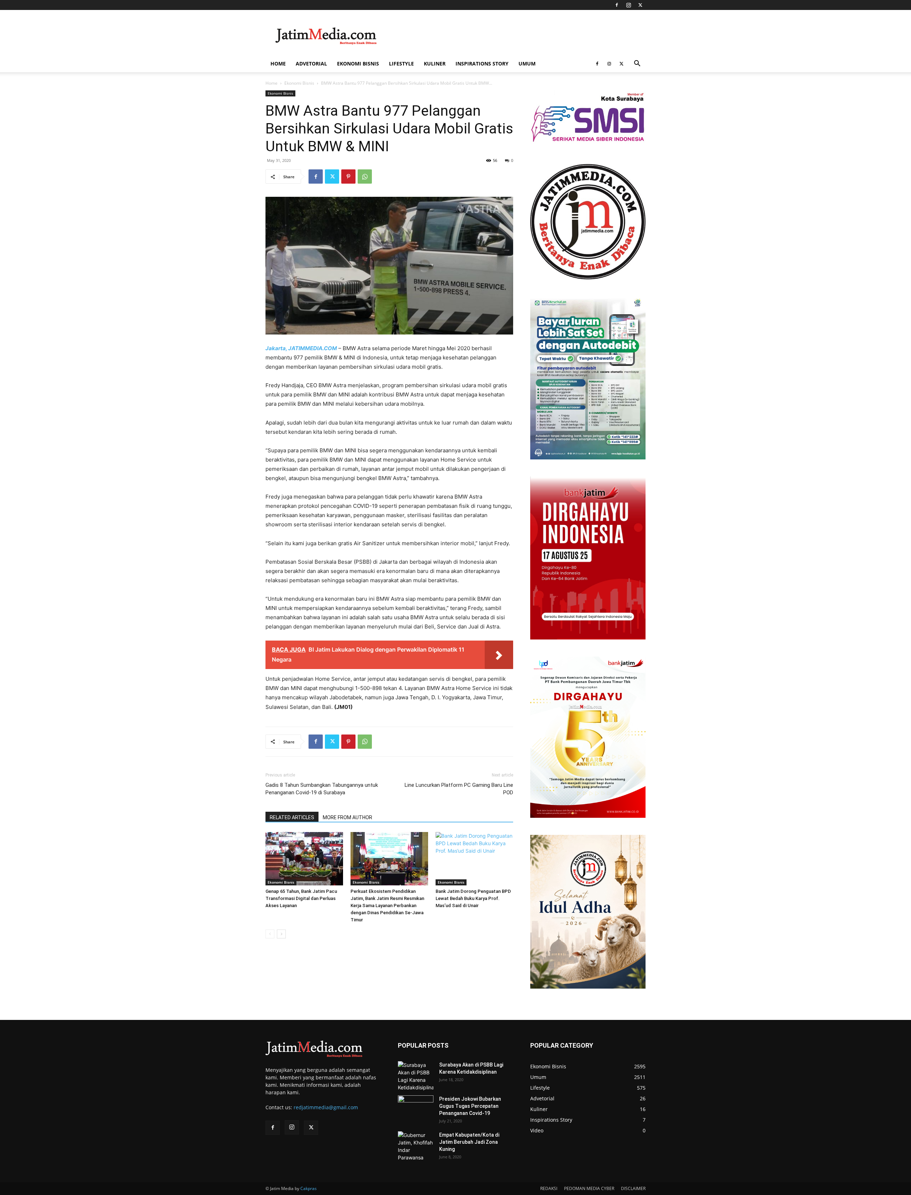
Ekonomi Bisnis (358, 63)
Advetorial (311, 63)
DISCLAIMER (633, 1188)
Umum (527, 63)
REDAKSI (548, 1188)
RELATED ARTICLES (292, 817)
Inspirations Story (482, 63)
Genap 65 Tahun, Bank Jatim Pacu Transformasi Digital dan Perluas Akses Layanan (301, 898)
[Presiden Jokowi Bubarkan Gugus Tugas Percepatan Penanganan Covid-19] (415, 1107)
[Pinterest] (348, 176)
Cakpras (308, 1188)
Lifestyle (401, 63)
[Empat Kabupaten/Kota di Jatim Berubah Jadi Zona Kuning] (415, 1146)
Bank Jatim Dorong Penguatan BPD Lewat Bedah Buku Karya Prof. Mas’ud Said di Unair (473, 898)
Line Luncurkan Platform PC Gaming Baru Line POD (459, 789)
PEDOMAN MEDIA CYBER (589, 1188)
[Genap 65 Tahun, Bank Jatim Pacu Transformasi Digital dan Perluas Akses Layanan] (304, 858)
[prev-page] (269, 934)
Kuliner (435, 63)
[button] (637, 64)
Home (278, 63)
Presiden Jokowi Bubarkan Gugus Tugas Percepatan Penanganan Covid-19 (470, 1106)
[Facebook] (616, 5)
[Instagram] (628, 5)
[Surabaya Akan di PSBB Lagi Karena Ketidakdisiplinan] (415, 1076)
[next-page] (281, 934)
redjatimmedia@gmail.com (326, 1107)
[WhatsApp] (365, 176)
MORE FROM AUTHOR (347, 817)
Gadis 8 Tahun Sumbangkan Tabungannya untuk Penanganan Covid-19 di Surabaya (321, 789)
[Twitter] (640, 5)
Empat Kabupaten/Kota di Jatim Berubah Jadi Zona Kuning (469, 1142)
